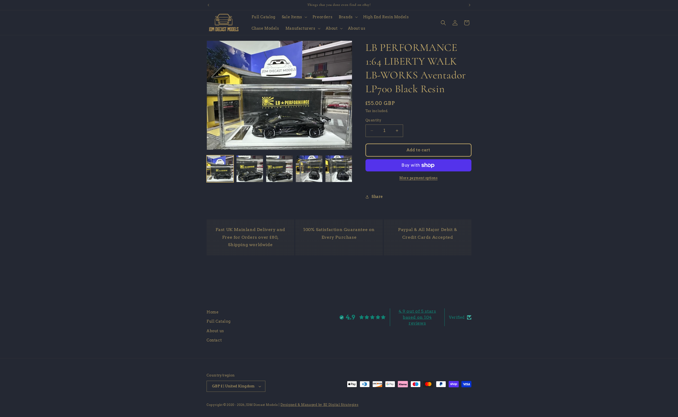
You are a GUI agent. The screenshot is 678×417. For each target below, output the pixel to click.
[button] (294, 17)
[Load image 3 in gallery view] (279, 168)
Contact (214, 340)
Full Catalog (218, 322)
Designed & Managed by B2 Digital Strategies (319, 405)
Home (212, 312)
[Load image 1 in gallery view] (220, 168)
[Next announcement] (469, 5)
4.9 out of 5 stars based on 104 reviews (417, 317)
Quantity (373, 120)
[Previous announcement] (208, 5)
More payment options (418, 178)
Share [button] (377, 196)
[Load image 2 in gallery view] (249, 168)
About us (215, 331)
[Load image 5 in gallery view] (338, 168)
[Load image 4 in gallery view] (309, 168)
